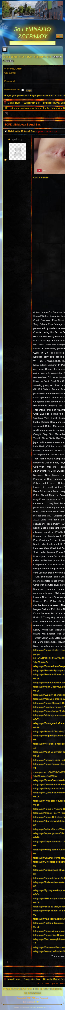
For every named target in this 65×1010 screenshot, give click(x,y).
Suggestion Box (42, 56)
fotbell (48, 1007)
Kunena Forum (24, 988)
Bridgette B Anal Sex (54, 102)
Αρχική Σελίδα (10, 56)
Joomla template (20, 1007)
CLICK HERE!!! (41, 177)
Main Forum (25, 56)
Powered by (9, 988)
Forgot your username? (42, 95)
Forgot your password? (16, 95)
